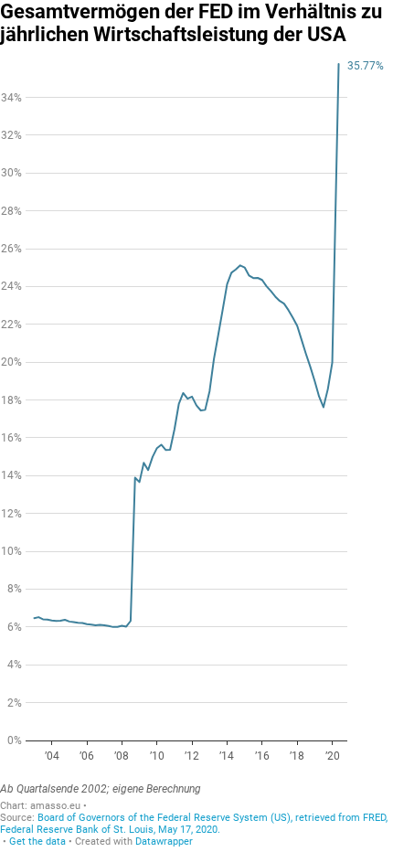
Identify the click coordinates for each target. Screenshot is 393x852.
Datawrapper (164, 841)
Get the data (37, 841)
